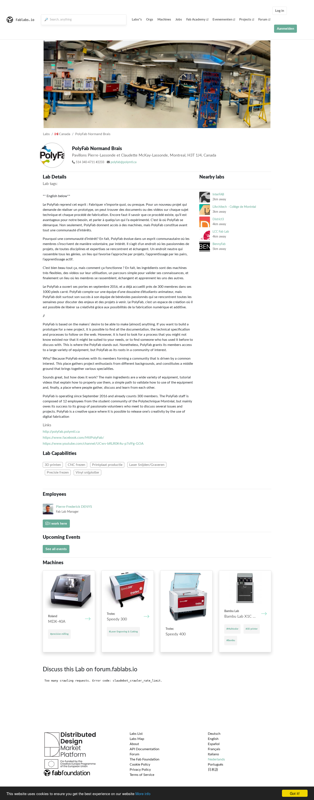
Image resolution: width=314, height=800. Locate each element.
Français (214, 749)
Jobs (178, 19)
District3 (218, 219)
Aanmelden (285, 28)
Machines (164, 19)
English (213, 739)
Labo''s (137, 19)
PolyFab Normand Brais (92, 134)
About (134, 744)
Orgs (149, 19)
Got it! (295, 793)
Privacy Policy (140, 769)
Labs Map (137, 739)
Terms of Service (142, 774)
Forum (262, 19)
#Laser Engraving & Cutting (123, 631)
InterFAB (218, 194)
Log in (279, 10)
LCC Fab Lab (221, 231)
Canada (64, 134)
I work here (57, 523)
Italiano (213, 754)
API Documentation (144, 749)
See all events (56, 549)
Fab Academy (195, 19)
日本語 (213, 769)
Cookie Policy (140, 764)
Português (215, 764)
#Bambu (230, 640)
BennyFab (219, 244)
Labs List (136, 733)
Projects (245, 19)
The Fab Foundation (144, 759)
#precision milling (59, 634)
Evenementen (222, 19)
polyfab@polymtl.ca (123, 162)
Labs (46, 134)
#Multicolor (232, 629)
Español (214, 744)
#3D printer (252, 629)
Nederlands (216, 759)
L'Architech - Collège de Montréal (234, 206)
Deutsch (214, 733)
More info (142, 793)
